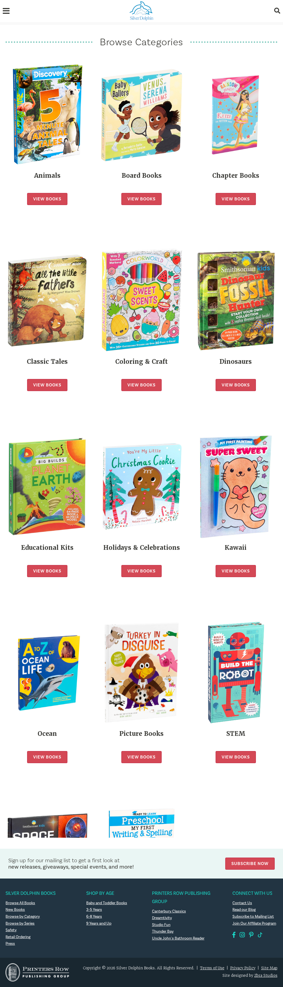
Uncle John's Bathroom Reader (178, 938)
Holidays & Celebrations (141, 548)
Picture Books (141, 734)
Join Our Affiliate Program (254, 923)
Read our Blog (244, 909)
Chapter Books (235, 176)
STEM (235, 734)
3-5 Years (94, 909)
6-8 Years (94, 916)
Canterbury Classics (169, 911)
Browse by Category (23, 916)
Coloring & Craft (141, 362)
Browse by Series (20, 923)
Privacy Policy (242, 968)
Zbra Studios (265, 975)
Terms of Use (212, 968)
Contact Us (242, 903)
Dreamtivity (162, 918)
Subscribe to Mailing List (253, 916)
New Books (15, 909)
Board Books (142, 176)
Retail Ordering (18, 937)
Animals (47, 176)
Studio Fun (161, 924)
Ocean (47, 734)
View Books (47, 198)
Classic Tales (47, 362)
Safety (11, 930)
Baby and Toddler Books (106, 903)
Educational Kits (47, 548)
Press (10, 943)
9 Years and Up (98, 923)
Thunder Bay (163, 931)
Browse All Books (20, 903)
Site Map (269, 968)
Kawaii (236, 548)
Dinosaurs (235, 362)
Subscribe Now (250, 863)
